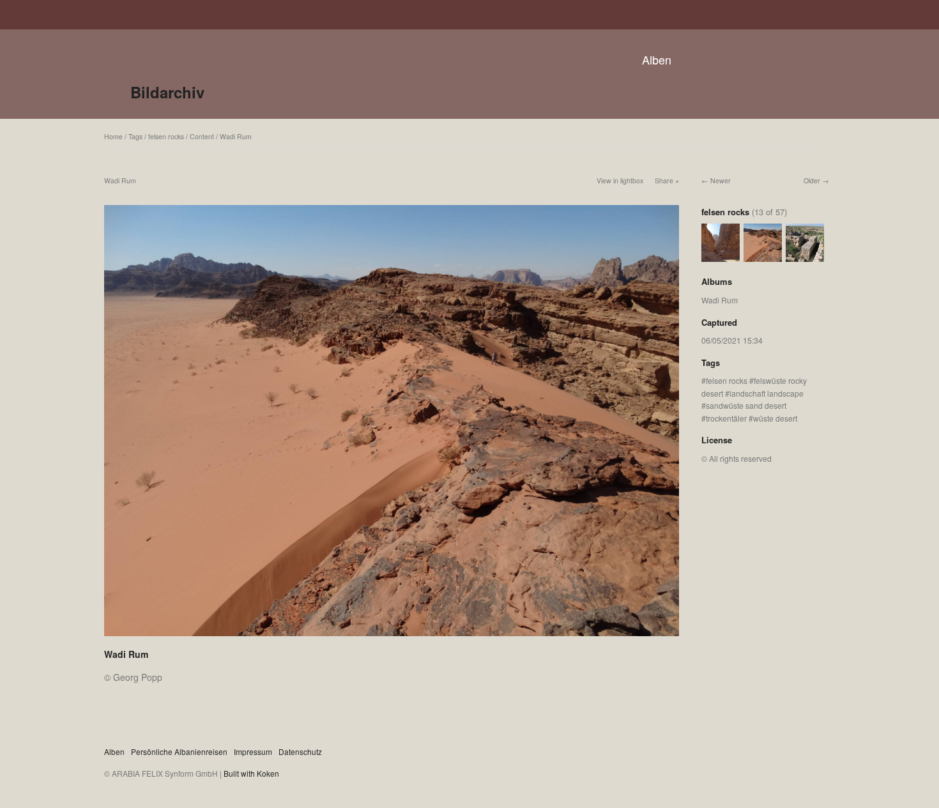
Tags (135, 136)
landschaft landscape (766, 393)
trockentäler (726, 418)
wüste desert (775, 418)
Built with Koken (251, 773)
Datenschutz (300, 751)
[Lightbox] (391, 637)
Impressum (253, 751)
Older (812, 180)
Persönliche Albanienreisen (179, 751)
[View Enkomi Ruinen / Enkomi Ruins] (805, 255)
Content (202, 136)
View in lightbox (620, 180)
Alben (656, 59)
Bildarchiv (167, 92)
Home (113, 136)
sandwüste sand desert (746, 405)
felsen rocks (166, 136)
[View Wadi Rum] (720, 255)
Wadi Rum (236, 136)
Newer (720, 180)
